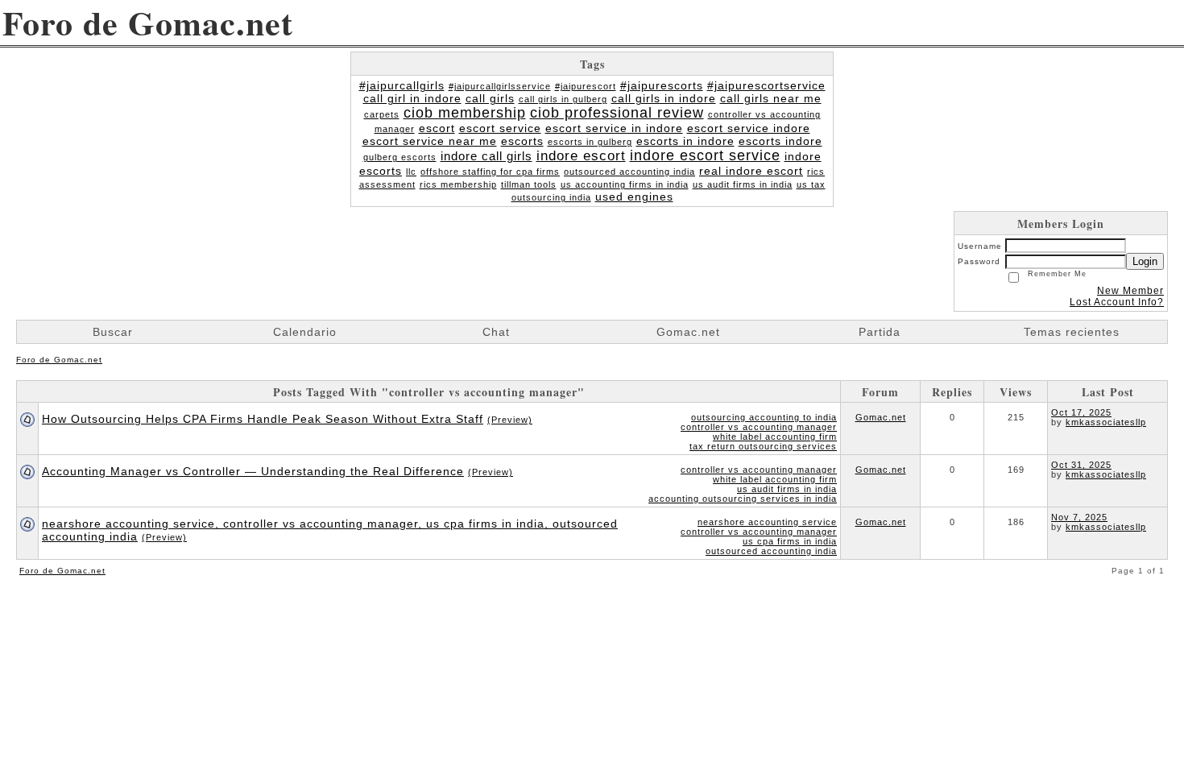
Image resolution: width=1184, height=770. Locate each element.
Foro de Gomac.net (59, 359)
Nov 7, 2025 (1079, 517)
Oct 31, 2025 (1081, 465)
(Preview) (509, 419)
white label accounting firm (775, 436)
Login (1144, 261)
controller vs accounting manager (759, 427)
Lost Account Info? (1117, 302)
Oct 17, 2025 (1081, 412)
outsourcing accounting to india (764, 417)
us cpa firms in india (790, 541)
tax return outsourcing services (763, 446)
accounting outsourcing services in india (742, 498)
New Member (1130, 290)
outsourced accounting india (771, 551)
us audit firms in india (787, 489)
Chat (496, 331)
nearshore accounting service (767, 522)
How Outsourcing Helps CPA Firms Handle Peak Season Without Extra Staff (262, 418)
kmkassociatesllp (1106, 422)
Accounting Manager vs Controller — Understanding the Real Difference (253, 471)
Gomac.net (880, 417)
